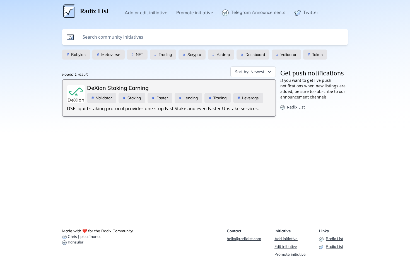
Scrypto (192, 54)
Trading (163, 54)
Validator (286, 54)
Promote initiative (290, 254)
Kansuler (75, 242)
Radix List (296, 107)
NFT (137, 54)
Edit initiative (285, 246)
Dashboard (253, 54)
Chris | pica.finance (85, 236)
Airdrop (221, 54)
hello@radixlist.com (244, 238)
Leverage (248, 97)
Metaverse (108, 54)
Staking (132, 97)
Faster (160, 97)
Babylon (76, 54)
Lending (188, 97)
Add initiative (286, 238)
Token (315, 54)
